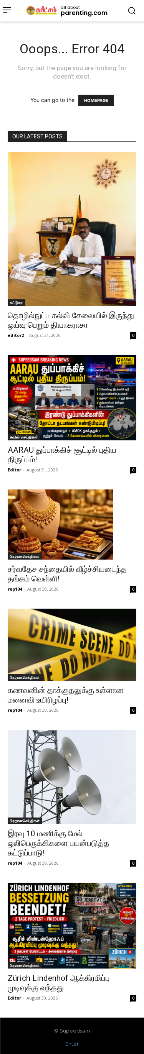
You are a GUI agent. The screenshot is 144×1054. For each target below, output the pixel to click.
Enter (72, 1044)
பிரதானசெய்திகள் (25, 556)
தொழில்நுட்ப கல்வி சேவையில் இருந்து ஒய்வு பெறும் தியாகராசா (71, 320)
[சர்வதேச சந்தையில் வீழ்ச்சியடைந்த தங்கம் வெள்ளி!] (72, 524)
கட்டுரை (16, 302)
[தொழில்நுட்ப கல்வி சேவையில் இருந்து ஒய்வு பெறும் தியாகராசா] (72, 229)
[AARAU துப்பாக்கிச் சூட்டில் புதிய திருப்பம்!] (72, 397)
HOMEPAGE (96, 100)
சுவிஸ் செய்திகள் (24, 437)
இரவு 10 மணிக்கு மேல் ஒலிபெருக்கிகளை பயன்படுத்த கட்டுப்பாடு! (58, 843)
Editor (14, 470)
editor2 (16, 335)
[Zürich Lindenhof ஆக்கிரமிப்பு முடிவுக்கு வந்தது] (72, 925)
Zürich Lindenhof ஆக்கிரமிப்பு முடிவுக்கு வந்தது (59, 983)
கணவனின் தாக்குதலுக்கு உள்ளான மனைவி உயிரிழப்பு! (66, 695)
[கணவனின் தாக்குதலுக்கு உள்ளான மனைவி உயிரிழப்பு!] (72, 645)
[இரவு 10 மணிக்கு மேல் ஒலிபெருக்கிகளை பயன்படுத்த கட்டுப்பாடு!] (72, 777)
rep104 (15, 589)
